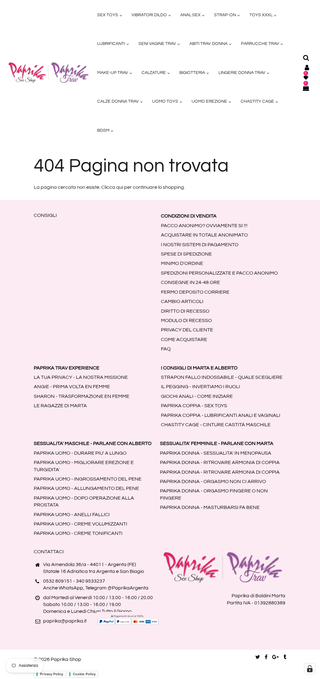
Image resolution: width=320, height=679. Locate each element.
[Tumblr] (284, 657)
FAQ (166, 348)
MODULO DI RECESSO (186, 320)
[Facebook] (266, 657)
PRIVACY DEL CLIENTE (187, 329)
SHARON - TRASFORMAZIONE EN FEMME (81, 396)
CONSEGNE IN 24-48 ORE (190, 282)
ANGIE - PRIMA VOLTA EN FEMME (72, 386)
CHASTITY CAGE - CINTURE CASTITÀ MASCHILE (216, 424)
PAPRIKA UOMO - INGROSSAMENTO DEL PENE (88, 478)
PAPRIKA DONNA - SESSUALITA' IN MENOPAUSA (215, 453)
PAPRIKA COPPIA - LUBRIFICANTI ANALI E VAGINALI (220, 415)
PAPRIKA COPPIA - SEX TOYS (194, 405)
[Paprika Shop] (48, 72)
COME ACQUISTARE (184, 339)
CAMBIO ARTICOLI (182, 301)
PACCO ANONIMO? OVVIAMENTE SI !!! (204, 225)
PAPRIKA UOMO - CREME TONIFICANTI (78, 533)
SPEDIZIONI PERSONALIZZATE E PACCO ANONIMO (219, 273)
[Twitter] (257, 657)
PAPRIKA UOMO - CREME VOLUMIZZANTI (80, 523)
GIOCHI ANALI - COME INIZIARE (197, 396)
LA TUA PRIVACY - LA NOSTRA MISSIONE (81, 377)
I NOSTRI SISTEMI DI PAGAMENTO (199, 244)
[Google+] (275, 657)
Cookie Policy (84, 674)
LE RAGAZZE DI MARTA (60, 405)
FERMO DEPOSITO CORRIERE (195, 292)
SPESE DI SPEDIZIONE (186, 254)
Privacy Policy (51, 674)
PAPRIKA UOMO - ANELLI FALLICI (72, 514)
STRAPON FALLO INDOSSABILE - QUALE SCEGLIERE (221, 377)
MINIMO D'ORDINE (182, 263)
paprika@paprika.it (65, 620)
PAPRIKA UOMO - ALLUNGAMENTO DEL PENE (86, 488)
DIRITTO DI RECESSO (185, 311)
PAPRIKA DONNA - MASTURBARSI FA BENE (210, 507)
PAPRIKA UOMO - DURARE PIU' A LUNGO (80, 453)
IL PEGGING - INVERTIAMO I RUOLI (200, 386)
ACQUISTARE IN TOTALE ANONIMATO (204, 234)
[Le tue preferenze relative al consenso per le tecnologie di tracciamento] (309, 668)
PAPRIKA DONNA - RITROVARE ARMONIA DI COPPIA (220, 462)
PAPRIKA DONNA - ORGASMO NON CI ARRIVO (213, 481)
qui (119, 187)
